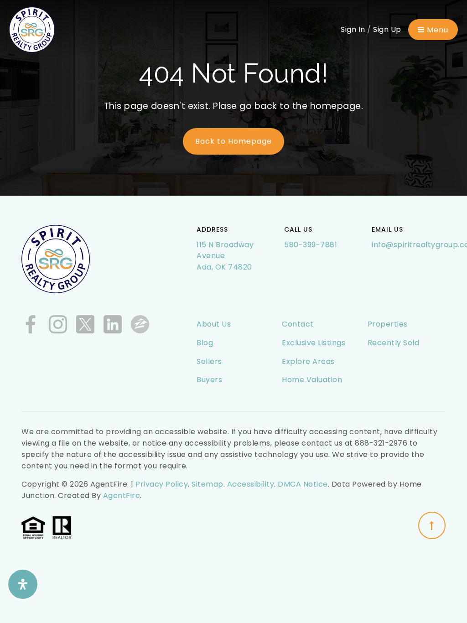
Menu (436, 30)
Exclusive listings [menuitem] (313, 342)
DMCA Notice (303, 484)
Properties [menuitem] (388, 324)
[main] (233, 98)
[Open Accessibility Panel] (23, 584)
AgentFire (121, 495)
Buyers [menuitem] (209, 379)
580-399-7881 (310, 244)
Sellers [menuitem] (209, 361)
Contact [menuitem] (298, 324)
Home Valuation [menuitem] (312, 379)
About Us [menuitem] (214, 324)
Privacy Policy (161, 484)
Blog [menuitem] (205, 342)
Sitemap (207, 484)
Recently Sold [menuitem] (394, 342)
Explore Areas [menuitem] (308, 361)
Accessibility (251, 484)
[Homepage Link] (32, 29)
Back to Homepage (233, 141)
